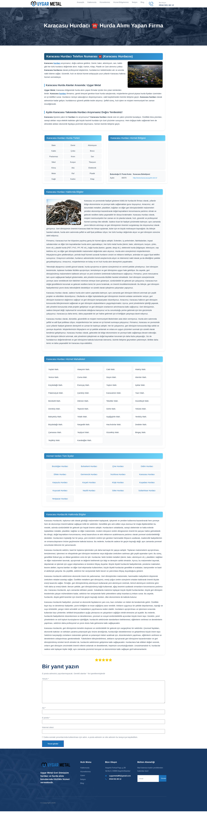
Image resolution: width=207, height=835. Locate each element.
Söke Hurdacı (118, 490)
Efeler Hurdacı (60, 474)
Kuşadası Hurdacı (147, 482)
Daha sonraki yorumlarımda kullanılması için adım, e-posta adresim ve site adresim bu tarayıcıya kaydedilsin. (91, 737)
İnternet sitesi (48, 727)
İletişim (134, 2)
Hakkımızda (91, 2)
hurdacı (56, 63)
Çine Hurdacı (118, 466)
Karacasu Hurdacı (147, 474)
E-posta (46, 718)
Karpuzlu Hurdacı (60, 482)
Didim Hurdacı (147, 466)
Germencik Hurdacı (89, 474)
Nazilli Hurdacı (89, 490)
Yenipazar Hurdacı (60, 499)
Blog (142, 2)
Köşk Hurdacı (118, 482)
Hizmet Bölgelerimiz (121, 2)
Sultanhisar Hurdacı (146, 490)
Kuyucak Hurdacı (60, 490)
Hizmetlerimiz (105, 2)
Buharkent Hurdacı (89, 466)
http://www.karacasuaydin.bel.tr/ (145, 178)
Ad (44, 708)
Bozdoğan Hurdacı (60, 466)
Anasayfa (80, 2)
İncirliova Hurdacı (118, 474)
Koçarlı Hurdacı (89, 482)
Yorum (45, 679)
